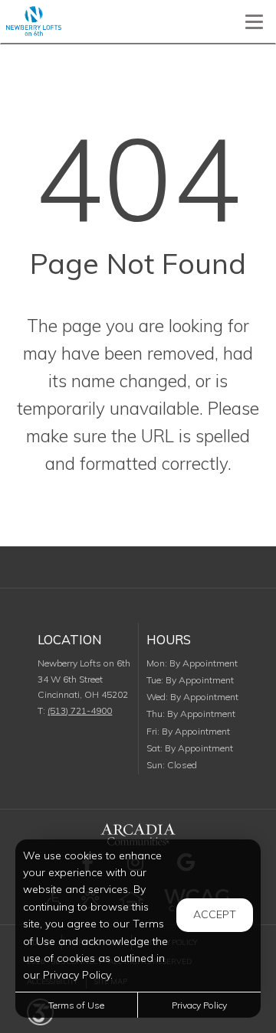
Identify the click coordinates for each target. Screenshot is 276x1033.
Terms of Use (76, 1005)
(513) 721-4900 (80, 710)
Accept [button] (214, 914)
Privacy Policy (199, 1005)
